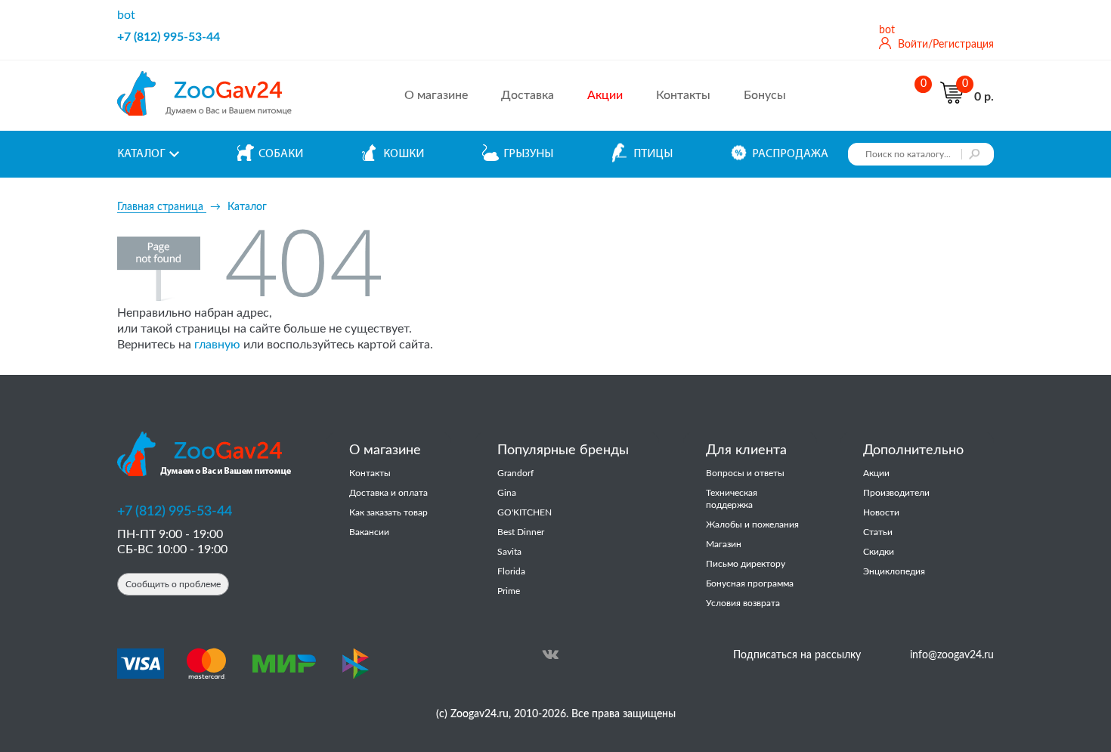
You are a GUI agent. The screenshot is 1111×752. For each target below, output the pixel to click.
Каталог (141, 154)
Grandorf (515, 473)
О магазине (436, 95)
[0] (919, 96)
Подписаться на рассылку (797, 655)
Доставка (527, 95)
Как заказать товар (388, 512)
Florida (511, 571)
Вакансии (369, 532)
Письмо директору (745, 563)
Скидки (878, 551)
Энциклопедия (894, 571)
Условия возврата (743, 603)
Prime (508, 591)
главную (217, 345)
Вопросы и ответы (745, 473)
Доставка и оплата (388, 492)
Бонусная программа (750, 583)
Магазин (723, 544)
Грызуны (528, 154)
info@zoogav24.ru (952, 655)
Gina (506, 492)
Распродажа (790, 154)
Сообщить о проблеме (173, 584)
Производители (896, 492)
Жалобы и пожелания (752, 524)
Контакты (683, 95)
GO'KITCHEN (524, 512)
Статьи (878, 532)
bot (126, 15)
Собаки (280, 154)
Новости (881, 512)
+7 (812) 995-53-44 (168, 37)
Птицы (653, 154)
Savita (509, 551)
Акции (876, 473)
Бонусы (765, 95)
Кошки (403, 154)
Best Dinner (520, 532)
